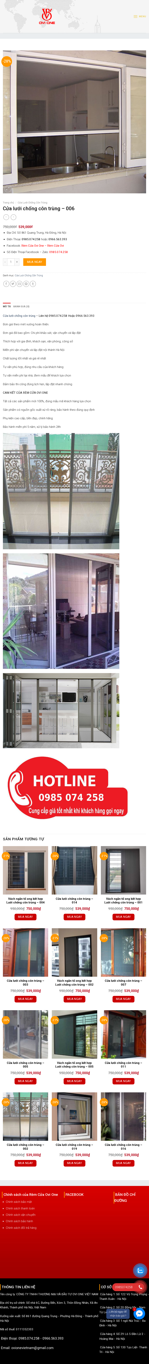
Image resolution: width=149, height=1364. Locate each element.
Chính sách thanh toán (20, 1208)
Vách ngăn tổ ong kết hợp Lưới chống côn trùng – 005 (74, 1065)
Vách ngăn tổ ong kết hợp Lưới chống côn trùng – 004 (25, 900)
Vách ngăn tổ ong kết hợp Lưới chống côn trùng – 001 (123, 900)
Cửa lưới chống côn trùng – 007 (123, 982)
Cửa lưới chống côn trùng (19, 316)
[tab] (7, 306)
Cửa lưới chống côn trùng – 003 (25, 982)
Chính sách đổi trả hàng (21, 1228)
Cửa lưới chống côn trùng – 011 (123, 1065)
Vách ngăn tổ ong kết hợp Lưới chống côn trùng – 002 (74, 982)
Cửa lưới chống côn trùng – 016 (123, 1146)
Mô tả (7, 306)
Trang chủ (8, 202)
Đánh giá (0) (21, 306)
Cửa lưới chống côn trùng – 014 (74, 900)
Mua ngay (34, 262)
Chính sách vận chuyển (21, 1215)
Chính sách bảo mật (19, 1202)
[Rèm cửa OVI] (47, 18)
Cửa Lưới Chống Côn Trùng (32, 202)
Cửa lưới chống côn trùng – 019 (74, 1146)
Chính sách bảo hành (19, 1221)
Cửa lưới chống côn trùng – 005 (25, 1065)
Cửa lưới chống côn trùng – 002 (25, 1146)
